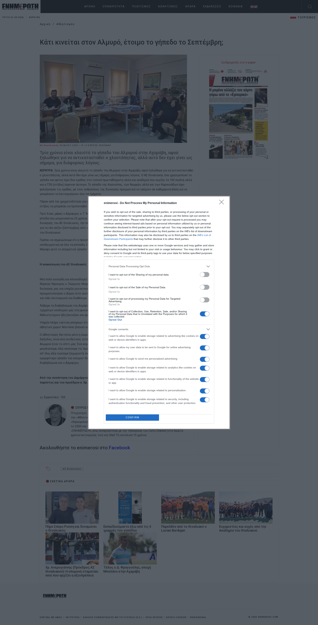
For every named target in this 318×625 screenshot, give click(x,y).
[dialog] (159, 312)
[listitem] (159, 266)
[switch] (204, 274)
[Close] (222, 203)
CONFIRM (132, 417)
